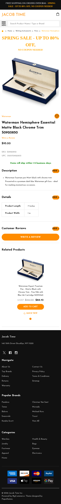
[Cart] (58, 14)
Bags (34, 444)
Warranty (6, 386)
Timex (4, 407)
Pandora (5, 402)
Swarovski (6, 416)
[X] (4, 352)
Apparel (5, 453)
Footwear (6, 448)
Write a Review (8, 138)
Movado (36, 407)
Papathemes (7, 499)
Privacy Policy (38, 371)
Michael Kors (38, 412)
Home (4, 458)
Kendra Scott (8, 421)
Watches (5, 439)
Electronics (37, 453)
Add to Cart (30, 307)
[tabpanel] (30, 285)
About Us (6, 367)
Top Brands (7, 371)
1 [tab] (31, 319)
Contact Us (37, 367)
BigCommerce (18, 496)
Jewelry (5, 444)
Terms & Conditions (40, 376)
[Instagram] (16, 352)
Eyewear (36, 448)
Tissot (35, 416)
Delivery (5, 376)
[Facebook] (10, 352)
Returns (5, 381)
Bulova (5, 412)
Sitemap (35, 381)
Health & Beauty (39, 439)
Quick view (31, 313)
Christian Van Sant (40, 402)
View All (35, 421)
